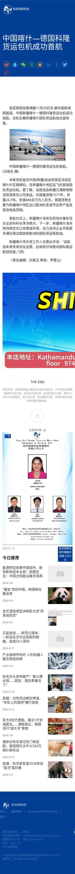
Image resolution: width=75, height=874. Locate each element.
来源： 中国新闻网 (52, 81)
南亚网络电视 (21, 9)
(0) (44, 430)
